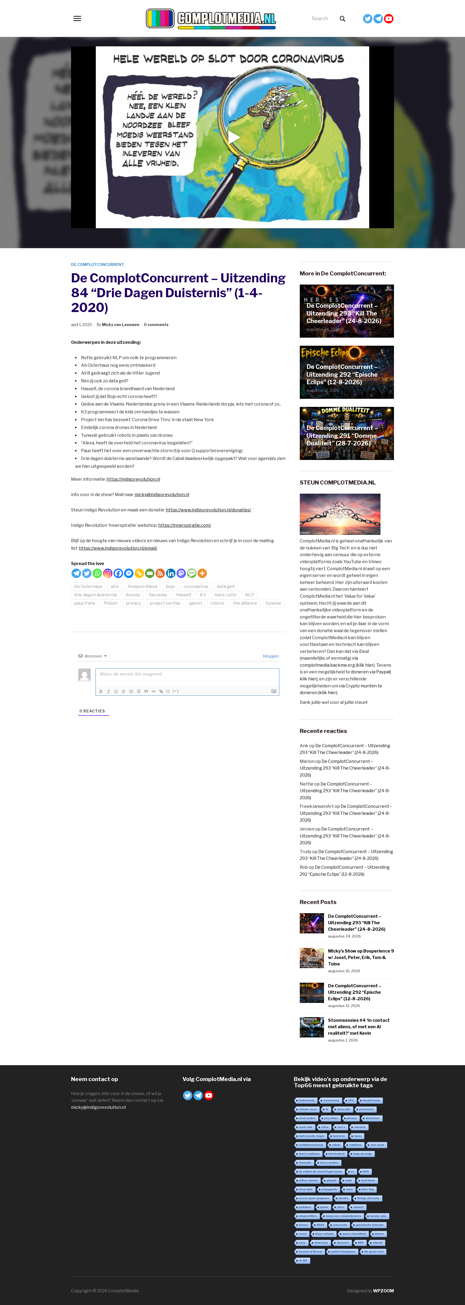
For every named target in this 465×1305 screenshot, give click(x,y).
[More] (202, 573)
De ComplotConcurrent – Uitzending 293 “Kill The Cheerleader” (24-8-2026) (344, 313)
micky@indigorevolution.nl (162, 494)
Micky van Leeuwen (120, 324)
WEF (361, 1242)
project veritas (165, 603)
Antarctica (321, 1242)
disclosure (373, 1118)
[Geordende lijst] (131, 691)
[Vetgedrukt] (101, 691)
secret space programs (314, 1198)
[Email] (149, 573)
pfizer (340, 1207)
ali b (115, 586)
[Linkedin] (170, 573)
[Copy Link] (139, 573)
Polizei (110, 603)
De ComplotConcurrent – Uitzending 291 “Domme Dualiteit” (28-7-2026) (342, 435)
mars (349, 1189)
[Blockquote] (146, 691)
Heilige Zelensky (368, 1198)
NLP (249, 594)
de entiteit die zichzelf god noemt (320, 1171)
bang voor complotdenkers (343, 1215)
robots (217, 603)
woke (348, 1180)
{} (168, 691)
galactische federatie (370, 1224)
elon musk (377, 1144)
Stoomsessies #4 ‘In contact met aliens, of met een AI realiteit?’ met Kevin (359, 1027)
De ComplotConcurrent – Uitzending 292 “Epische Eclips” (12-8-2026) (342, 374)
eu (352, 1171)
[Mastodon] (181, 573)
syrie (302, 1242)
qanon (195, 603)
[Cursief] (108, 691)
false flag (368, 1189)
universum (340, 1224)
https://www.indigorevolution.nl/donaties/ (208, 510)
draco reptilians (309, 1153)
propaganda (329, 1189)
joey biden (331, 1118)
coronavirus (196, 586)
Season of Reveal (310, 1251)
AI (327, 1109)
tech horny (368, 1180)
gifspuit (331, 1180)
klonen (303, 1224)
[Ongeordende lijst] (138, 691)
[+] (176, 691)
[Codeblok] (153, 691)
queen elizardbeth (354, 1233)
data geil (225, 586)
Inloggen (270, 656)
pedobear (305, 1207)
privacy (133, 603)
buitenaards (307, 1100)
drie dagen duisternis (95, 594)
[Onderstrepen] (116, 691)
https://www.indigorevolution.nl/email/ (118, 548)
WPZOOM (383, 1290)
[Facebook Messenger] (128, 573)
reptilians (355, 1144)
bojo (170, 586)
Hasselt (183, 594)
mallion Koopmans (343, 1251)
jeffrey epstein (308, 1180)
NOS (366, 1171)
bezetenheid (336, 1153)
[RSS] (160, 573)
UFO (351, 1100)
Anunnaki (305, 1162)
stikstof (377, 1242)
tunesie (273, 603)
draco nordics (329, 1162)
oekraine (360, 1127)
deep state (306, 1189)
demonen (343, 1242)
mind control (307, 1118)
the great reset (373, 1251)
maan (357, 1135)
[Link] (161, 691)
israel (303, 1233)
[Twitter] (367, 18)
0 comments (156, 324)
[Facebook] (118, 573)
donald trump (371, 1100)
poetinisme (366, 1109)
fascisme (158, 594)
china (325, 1127)
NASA (320, 1224)
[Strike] (123, 691)
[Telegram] (378, 18)
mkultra (343, 1198)
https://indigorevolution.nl (133, 479)
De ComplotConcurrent (97, 264)
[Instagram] (107, 573)
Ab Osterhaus (88, 586)
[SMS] (191, 573)
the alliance (245, 603)
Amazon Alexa (142, 586)
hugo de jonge (362, 1153)
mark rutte (225, 594)
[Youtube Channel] (388, 18)
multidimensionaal (311, 1144)
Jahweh (358, 1207)
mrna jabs (343, 1109)
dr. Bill (303, 1260)
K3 (203, 594)
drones (133, 594)
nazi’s (341, 1127)
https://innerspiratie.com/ (184, 525)
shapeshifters (308, 1215)
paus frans (84, 603)
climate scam (308, 1109)
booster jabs (378, 1215)
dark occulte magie (311, 1135)
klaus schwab (324, 1233)
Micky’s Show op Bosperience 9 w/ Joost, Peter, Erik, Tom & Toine (361, 958)
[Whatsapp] (97, 573)
